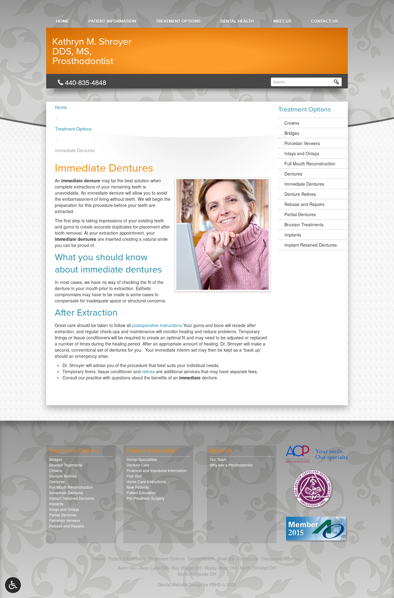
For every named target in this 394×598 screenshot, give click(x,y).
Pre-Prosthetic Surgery (145, 498)
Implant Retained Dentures (310, 245)
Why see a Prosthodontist (231, 464)
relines (148, 371)
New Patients (138, 487)
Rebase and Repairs (304, 204)
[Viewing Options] (13, 585)
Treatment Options (178, 21)
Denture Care (138, 464)
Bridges (291, 133)
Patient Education (141, 492)
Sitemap (293, 559)
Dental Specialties (142, 459)
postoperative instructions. (157, 325)
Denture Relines (300, 194)
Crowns (291, 123)
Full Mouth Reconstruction (310, 163)
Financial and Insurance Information (157, 470)
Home (62, 21)
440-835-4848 (84, 82)
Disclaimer (271, 559)
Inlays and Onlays (301, 153)
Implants (292, 235)
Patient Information (112, 21)
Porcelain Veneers (302, 143)
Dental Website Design (180, 584)
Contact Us (324, 21)
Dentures (293, 174)
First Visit (134, 476)
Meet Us (282, 21)
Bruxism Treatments (304, 224)
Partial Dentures (300, 214)
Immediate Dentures (304, 184)
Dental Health (237, 21)
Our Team (218, 459)
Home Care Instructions (146, 481)
